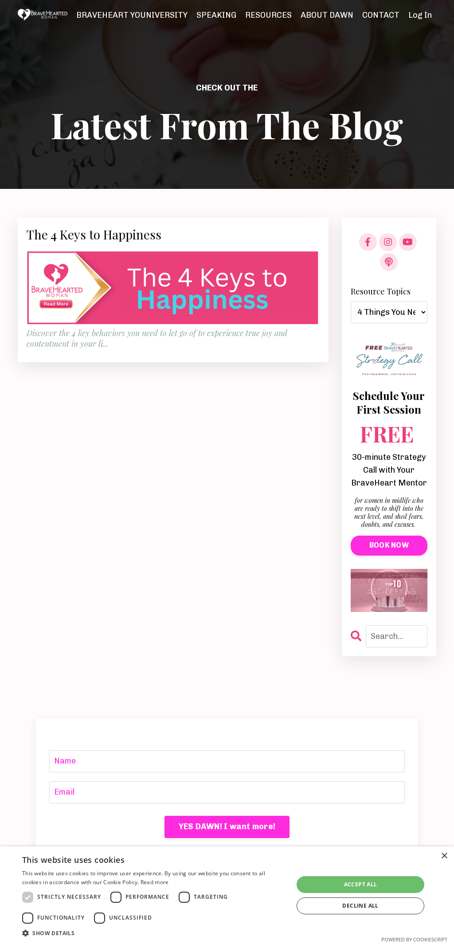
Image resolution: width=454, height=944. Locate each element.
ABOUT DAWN (327, 15)
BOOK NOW (389, 545)
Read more (155, 882)
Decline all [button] (360, 905)
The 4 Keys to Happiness (94, 235)
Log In (420, 15)
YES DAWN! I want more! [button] (227, 826)
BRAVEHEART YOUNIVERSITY (132, 15)
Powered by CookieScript (414, 939)
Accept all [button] (360, 884)
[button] (154, 932)
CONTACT (380, 15)
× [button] (444, 856)
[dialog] (227, 895)
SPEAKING (216, 15)
